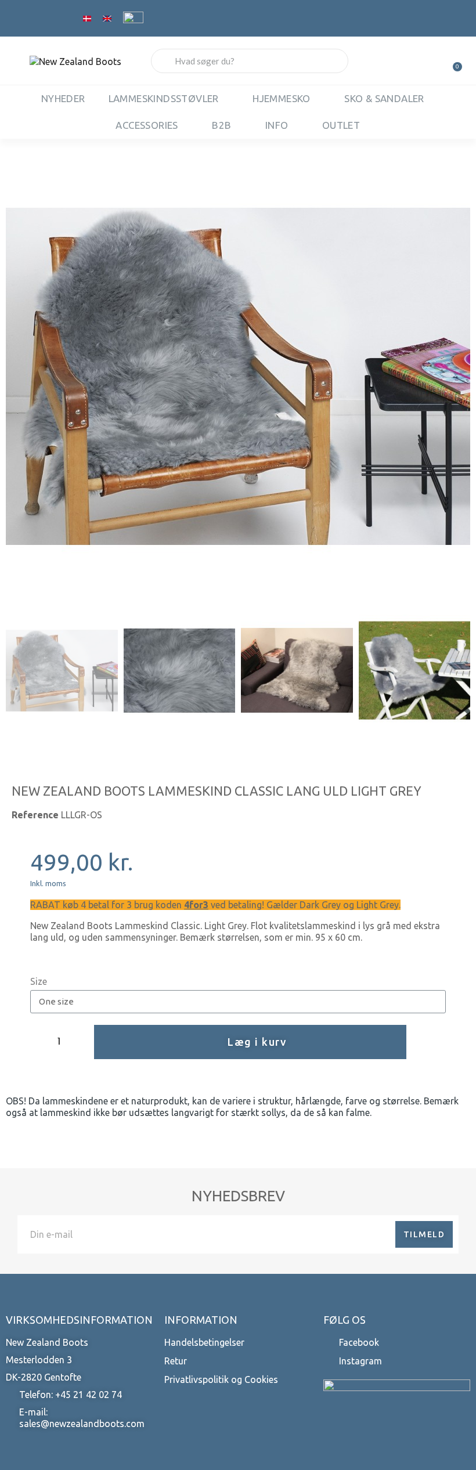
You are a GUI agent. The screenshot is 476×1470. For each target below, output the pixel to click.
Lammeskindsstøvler (164, 98)
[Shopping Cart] (452, 61)
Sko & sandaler (384, 98)
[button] (18, 376)
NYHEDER (63, 98)
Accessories (147, 125)
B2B (221, 125)
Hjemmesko (282, 98)
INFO (277, 125)
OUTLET (341, 125)
